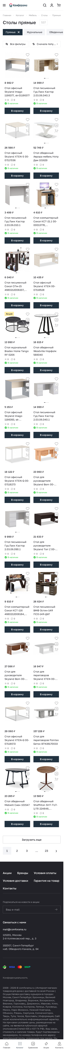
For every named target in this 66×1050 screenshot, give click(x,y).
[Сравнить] (27, 60)
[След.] (56, 851)
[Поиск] (44, 5)
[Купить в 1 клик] (27, 66)
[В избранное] (27, 55)
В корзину (17, 110)
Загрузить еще (32, 839)
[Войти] (52, 5)
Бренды (22, 873)
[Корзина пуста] (59, 5)
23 (46, 851)
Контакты (9, 888)
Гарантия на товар (46, 880)
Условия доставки (15, 880)
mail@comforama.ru (14, 929)
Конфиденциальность (15, 977)
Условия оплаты (45, 873)
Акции (7, 873)
